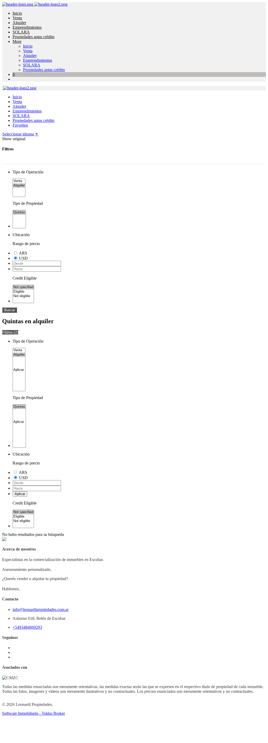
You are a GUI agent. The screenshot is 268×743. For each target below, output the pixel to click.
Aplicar (20, 494)
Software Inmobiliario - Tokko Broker (33, 713)
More (17, 41)
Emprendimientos (27, 27)
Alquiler (19, 22)
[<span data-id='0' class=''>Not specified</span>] (23, 287)
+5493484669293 (27, 627)
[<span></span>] (19, 370)
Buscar (9, 310)
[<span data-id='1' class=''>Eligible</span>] (23, 292)
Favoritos (20, 125)
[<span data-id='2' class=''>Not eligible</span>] (23, 296)
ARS (23, 253)
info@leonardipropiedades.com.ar (41, 609)
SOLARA (21, 32)
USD (23, 258)
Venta (17, 18)
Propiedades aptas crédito (33, 37)
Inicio (17, 13)
